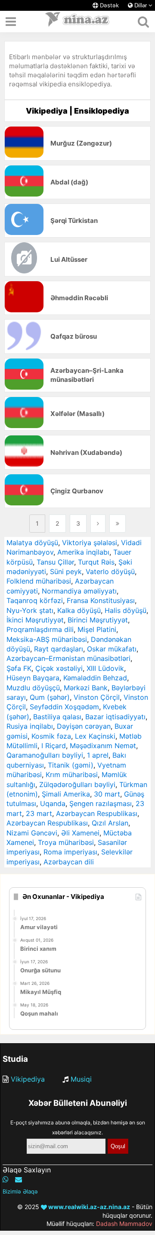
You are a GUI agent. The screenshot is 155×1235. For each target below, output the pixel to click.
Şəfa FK (18, 668)
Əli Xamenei (80, 833)
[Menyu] (11, 21)
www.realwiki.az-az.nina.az (88, 1206)
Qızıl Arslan (110, 823)
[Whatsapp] (6, 1179)
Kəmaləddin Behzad (95, 677)
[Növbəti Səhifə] (97, 523)
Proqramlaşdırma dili (40, 629)
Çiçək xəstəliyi (59, 668)
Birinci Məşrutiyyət (98, 620)
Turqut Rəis (96, 562)
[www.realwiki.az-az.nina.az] (77, 21)
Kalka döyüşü (79, 610)
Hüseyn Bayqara (32, 677)
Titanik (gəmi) (70, 765)
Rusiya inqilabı (29, 726)
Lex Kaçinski (95, 736)
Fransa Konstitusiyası (101, 600)
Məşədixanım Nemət (103, 745)
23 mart (39, 813)
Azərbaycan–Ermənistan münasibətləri (68, 658)
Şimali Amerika (66, 794)
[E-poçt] (18, 1179)
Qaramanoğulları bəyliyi (44, 755)
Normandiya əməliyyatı (79, 591)
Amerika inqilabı (83, 552)
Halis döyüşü (125, 610)
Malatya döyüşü (32, 542)
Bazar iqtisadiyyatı (115, 716)
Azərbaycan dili (68, 861)
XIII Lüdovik (105, 668)
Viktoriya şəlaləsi (89, 542)
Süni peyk (66, 571)
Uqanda (52, 803)
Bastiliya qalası (57, 716)
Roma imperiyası (70, 852)
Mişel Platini (97, 629)
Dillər (141, 5)
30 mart (107, 794)
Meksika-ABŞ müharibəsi (46, 639)
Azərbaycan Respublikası (96, 813)
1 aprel (97, 755)
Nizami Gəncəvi (31, 833)
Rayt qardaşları (58, 648)
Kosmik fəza (51, 736)
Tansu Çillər (55, 562)
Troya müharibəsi (66, 842)
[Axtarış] (143, 21)
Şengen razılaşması (100, 803)
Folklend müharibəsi (38, 581)
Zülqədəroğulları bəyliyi (77, 784)
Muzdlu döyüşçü (33, 687)
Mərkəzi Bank (86, 687)
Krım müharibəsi (72, 774)
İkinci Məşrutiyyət (35, 620)
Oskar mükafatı (111, 648)
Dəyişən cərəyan (84, 726)
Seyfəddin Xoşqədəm (64, 706)
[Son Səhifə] (117, 523)
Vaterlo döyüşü (110, 571)
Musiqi (81, 1079)
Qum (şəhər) (50, 697)
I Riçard (53, 745)
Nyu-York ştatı (29, 610)
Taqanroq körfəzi (34, 600)
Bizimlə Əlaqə (20, 1191)
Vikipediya (28, 1079)
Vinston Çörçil (97, 697)
